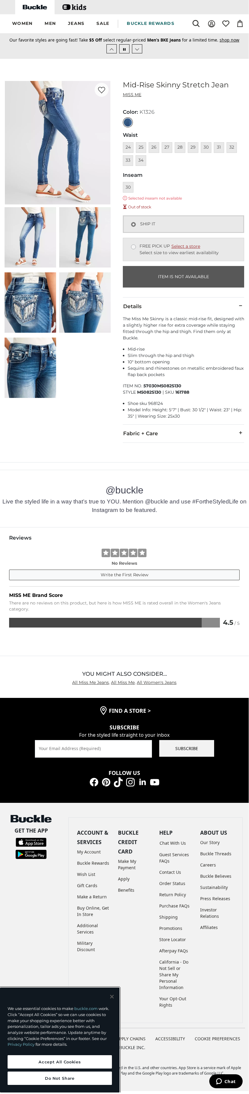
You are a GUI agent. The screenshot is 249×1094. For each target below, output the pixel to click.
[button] (22, 23)
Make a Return (92, 897)
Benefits (126, 890)
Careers (208, 865)
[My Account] (211, 23)
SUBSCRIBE (186, 748)
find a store (130, 710)
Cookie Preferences (217, 1039)
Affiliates (209, 927)
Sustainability (214, 887)
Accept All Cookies (60, 1061)
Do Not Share (60, 1078)
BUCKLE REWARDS (150, 23)
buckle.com (86, 1008)
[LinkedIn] (142, 782)
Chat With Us (173, 843)
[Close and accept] (112, 996)
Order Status (172, 883)
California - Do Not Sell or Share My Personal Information (173, 974)
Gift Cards (87, 885)
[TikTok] (118, 782)
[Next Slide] (137, 48)
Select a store (185, 246)
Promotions (170, 928)
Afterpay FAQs (173, 951)
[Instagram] (130, 782)
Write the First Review (124, 574)
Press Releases (215, 898)
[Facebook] (94, 782)
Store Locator (172, 939)
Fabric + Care (140, 433)
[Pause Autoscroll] (124, 48)
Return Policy (172, 894)
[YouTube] (155, 782)
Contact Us (170, 872)
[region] (59, 1040)
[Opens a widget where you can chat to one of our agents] (226, 1081)
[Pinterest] (106, 782)
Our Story (210, 842)
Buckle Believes (215, 876)
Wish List (86, 874)
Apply (124, 879)
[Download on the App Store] (31, 842)
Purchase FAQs (174, 906)
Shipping (168, 917)
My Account (89, 852)
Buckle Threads (215, 854)
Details (132, 306)
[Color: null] (127, 122)
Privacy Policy (21, 1044)
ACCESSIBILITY (170, 1039)
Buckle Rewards (93, 863)
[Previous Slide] (111, 48)
